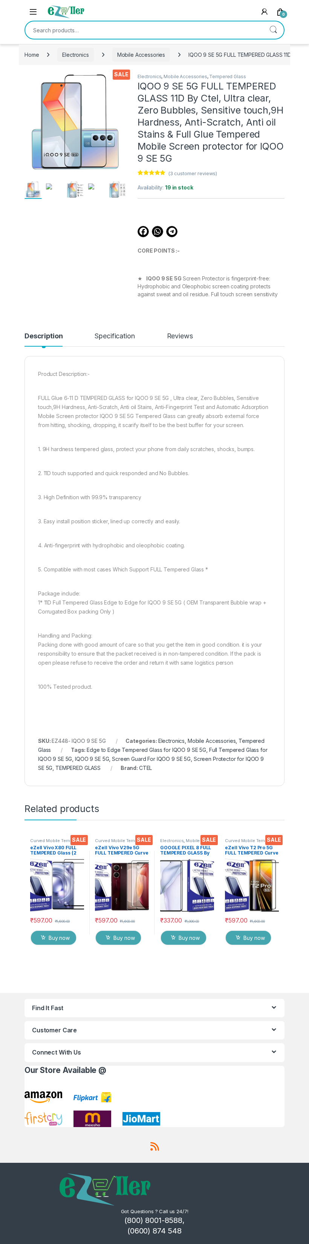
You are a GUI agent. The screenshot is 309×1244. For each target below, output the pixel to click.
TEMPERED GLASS (78, 768)
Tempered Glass (227, 76)
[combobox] (144, 30)
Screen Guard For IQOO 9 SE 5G (151, 759)
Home (31, 55)
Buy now (59, 938)
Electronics (75, 55)
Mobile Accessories (141, 55)
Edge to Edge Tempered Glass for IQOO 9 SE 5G (146, 750)
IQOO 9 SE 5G (92, 759)
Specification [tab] (115, 336)
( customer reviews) (192, 173)
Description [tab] (43, 336)
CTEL (145, 768)
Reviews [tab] (180, 336)
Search (273, 30)
